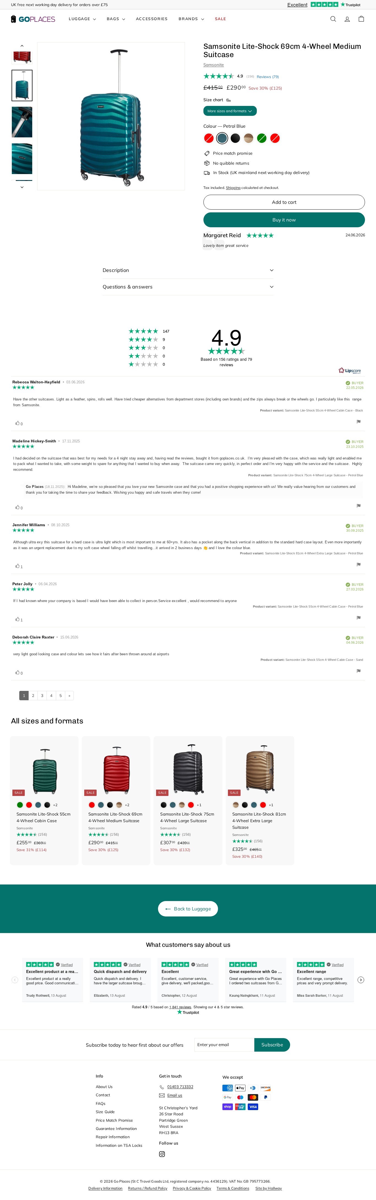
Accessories (152, 18)
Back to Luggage (192, 909)
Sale (220, 18)
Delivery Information (105, 1188)
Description (116, 270)
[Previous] (22, 47)
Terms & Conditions (233, 1188)
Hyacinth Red (208, 138)
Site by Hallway (268, 1188)
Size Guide (105, 1111)
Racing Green (261, 138)
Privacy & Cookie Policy (192, 1188)
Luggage (80, 18)
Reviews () (268, 76)
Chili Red (274, 138)
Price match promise (232, 153)
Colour (224, 126)
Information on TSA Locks (119, 1145)
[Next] (22, 185)
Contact (103, 1094)
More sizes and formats (227, 111)
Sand (248, 138)
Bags (114, 18)
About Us (104, 1086)
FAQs (101, 1103)
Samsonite (213, 64)
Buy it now (284, 220)
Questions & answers (127, 287)
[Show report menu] (358, 422)
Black (235, 138)
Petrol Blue (222, 138)
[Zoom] (111, 116)
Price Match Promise (114, 1120)
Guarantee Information (116, 1128)
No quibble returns (231, 163)
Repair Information (113, 1136)
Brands (189, 18)
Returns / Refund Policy (147, 1188)
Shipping (233, 187)
